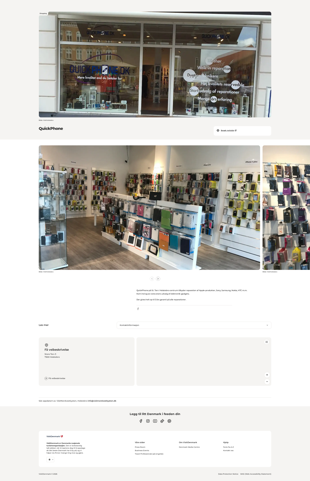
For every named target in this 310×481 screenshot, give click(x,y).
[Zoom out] (267, 382)
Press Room (140, 447)
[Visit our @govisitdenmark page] (162, 421)
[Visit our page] (148, 421)
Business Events (142, 450)
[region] (203, 361)
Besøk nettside (227, 130)
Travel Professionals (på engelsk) (149, 454)
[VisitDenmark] (54, 436)
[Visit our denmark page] (141, 421)
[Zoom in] (267, 375)
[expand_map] (266, 342)
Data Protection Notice (228, 474)
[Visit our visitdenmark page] (155, 421)
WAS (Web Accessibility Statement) (255, 474)
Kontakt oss (228, 450)
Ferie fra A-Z (228, 447)
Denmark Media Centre (189, 447)
